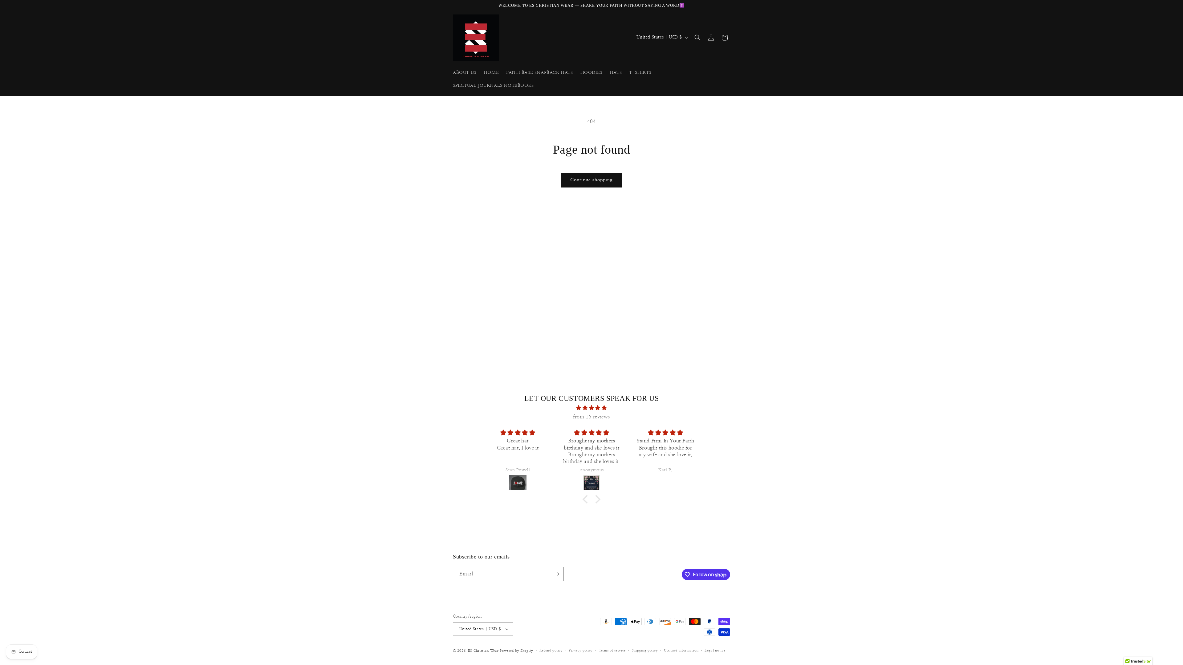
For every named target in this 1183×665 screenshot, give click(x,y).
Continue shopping (591, 180)
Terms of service (612, 650)
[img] (591, 408)
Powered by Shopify (516, 650)
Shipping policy (645, 650)
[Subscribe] (556, 574)
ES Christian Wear (483, 650)
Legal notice (715, 650)
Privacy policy (581, 650)
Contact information (681, 650)
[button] (697, 37)
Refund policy (551, 650)
